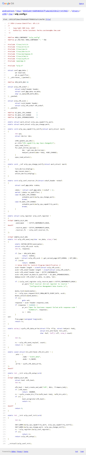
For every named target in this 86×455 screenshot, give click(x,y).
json (82, 451)
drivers (75, 10)
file (48, 19)
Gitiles (13, 451)
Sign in (81, 3)
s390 (4, 14)
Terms (26, 451)
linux (18, 10)
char (11, 14)
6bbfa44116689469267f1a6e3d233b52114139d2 (45, 10)
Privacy (19, 451)
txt (76, 451)
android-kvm (8, 10)
